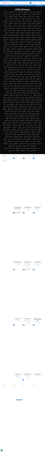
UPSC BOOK (26, 265)
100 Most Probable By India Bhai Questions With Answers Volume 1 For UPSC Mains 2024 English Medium (18, 208)
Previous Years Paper (26, 264)
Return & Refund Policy (18, 390)
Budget (35, 208)
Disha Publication (18, 375)
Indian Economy (24, 375)
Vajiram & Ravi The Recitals (39, 264)
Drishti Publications (30, 375)
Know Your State (37, 208)
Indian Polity (15, 375)
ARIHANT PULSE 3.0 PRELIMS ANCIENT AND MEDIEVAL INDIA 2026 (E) (18, 262)
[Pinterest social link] (39, 0)
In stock (4, 162)
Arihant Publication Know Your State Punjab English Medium (37, 207)
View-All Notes (27, 209)
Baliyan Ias (25, 208)
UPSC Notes (30, 208)
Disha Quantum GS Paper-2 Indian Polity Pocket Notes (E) (17, 374)
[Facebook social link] (38, 0)
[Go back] (14, 9)
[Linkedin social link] (40, 0)
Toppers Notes (29, 264)
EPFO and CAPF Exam (26, 320)
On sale (4, 161)
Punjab (40, 208)
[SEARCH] (30, 3)
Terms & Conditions (18, 391)
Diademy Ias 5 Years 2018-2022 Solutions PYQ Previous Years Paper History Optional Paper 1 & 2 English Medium (37, 319)
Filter (4, 157)
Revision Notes (16, 376)
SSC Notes (30, 320)
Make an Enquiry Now (38, 5)
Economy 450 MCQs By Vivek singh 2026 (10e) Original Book (37, 374)
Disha (27, 375)
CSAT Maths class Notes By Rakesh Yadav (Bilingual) (27, 318)
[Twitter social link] (18, 399)
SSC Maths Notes (26, 321)
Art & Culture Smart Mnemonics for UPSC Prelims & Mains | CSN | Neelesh (27, 262)
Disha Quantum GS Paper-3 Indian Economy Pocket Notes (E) (27, 374)
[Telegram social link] (41, 0)
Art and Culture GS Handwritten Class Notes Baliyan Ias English (37, 262)
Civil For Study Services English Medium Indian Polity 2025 (17, 318)
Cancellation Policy (18, 392)
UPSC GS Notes (27, 208)
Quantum (21, 375)
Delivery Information (18, 393)
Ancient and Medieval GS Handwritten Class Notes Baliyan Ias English (27, 207)
